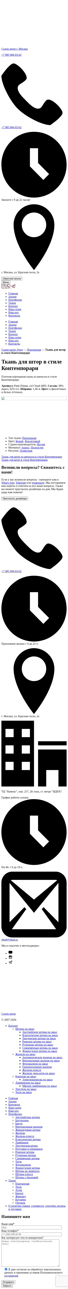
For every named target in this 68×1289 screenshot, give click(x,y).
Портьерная (34, 349)
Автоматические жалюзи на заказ (42, 1057)
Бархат (19, 1193)
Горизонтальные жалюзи (37, 1066)
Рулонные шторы (25, 1155)
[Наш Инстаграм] (10, 958)
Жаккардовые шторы (27, 1129)
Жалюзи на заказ (25, 1054)
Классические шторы (28, 1139)
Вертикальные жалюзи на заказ (41, 1060)
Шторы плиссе (24, 1174)
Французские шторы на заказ (39, 1051)
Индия (41, 444)
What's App (7, 482)
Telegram (21, 482)
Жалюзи (20, 1133)
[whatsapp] (8, 287)
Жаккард (20, 1196)
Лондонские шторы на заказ (39, 1038)
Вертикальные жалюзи (29, 1126)
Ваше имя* (7, 1223)
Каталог (13, 306)
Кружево (20, 1199)
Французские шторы (27, 1167)
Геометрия (26, 450)
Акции (12, 296)
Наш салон (14, 309)
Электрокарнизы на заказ (37, 1079)
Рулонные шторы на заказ (37, 1044)
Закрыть (7, 1285)
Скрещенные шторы (27, 1158)
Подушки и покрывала (29, 1148)
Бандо (18, 1123)
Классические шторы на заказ (40, 1035)
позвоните (38, 482)
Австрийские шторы (27, 1117)
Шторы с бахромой (26, 1177)
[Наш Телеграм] (10, 963)
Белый (19, 441)
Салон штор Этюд (12, 349)
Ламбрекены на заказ (27, 1082)
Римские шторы (24, 1152)
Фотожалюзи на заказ (35, 1063)
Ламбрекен (21, 1142)
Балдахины (22, 1120)
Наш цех (13, 312)
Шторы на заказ (24, 1028)
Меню (6, 282)
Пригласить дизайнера (15, 498)
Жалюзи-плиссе (31, 1070)
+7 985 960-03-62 (11, 54)
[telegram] (13, 287)
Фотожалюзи (23, 1164)
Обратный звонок (12, 278)
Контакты (14, 315)
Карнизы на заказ (25, 1076)
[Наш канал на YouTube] (10, 953)
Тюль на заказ (23, 1092)
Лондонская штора (26, 1145)
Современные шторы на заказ (40, 1047)
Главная (13, 293)
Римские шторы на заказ (36, 1041)
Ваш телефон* (9, 1230)
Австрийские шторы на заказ (39, 1032)
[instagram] (3, 287)
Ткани (12, 302)
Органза (20, 1202)
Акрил (25, 447)
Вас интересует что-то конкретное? (22, 1237)
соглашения (11, 1275)
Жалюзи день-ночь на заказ (38, 1073)
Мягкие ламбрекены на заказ (39, 1085)
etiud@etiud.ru (9, 939)
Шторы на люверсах (27, 1171)
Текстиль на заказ (25, 1089)
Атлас (18, 1190)
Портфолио (15, 299)
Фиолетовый (32, 441)
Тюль (18, 1161)
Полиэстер (37, 447)
